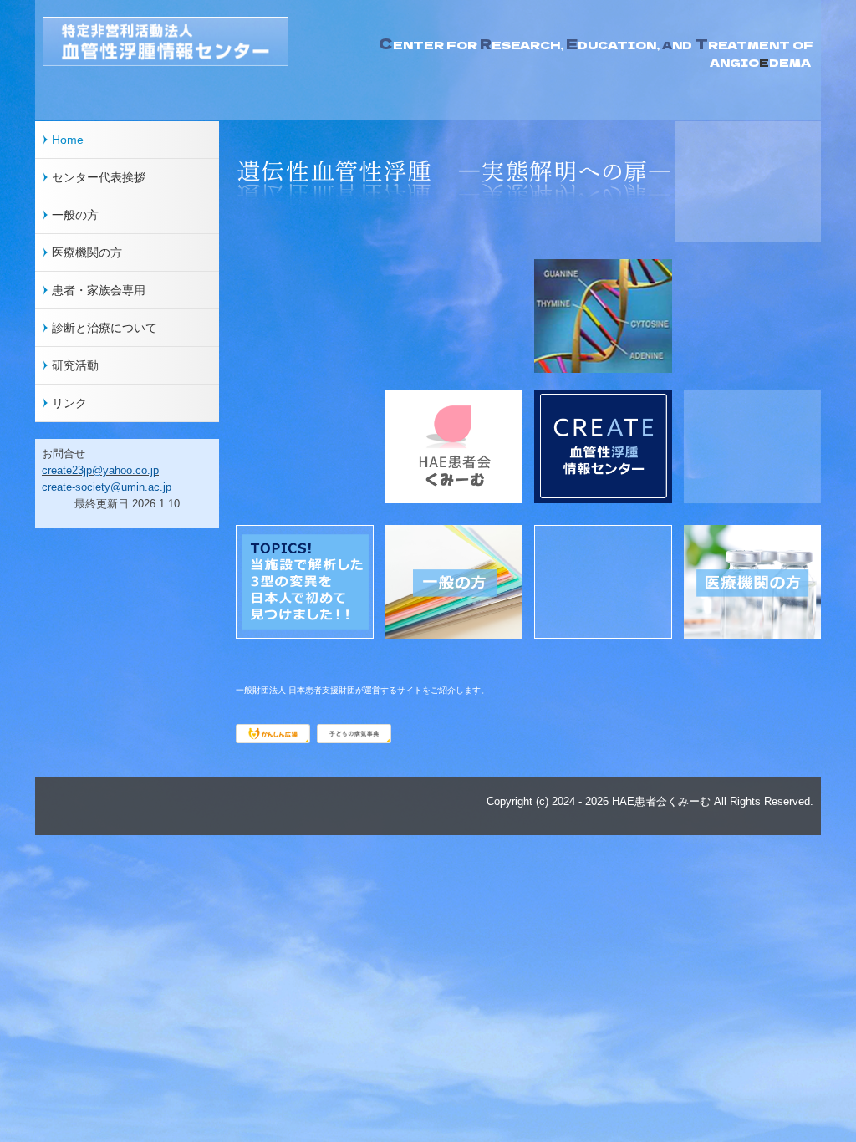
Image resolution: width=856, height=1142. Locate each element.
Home (68, 139)
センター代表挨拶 (98, 177)
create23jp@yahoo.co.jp (100, 470)
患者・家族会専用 (98, 290)
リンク (69, 403)
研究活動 (75, 365)
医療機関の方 (87, 252)
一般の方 (75, 215)
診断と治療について (104, 327)
